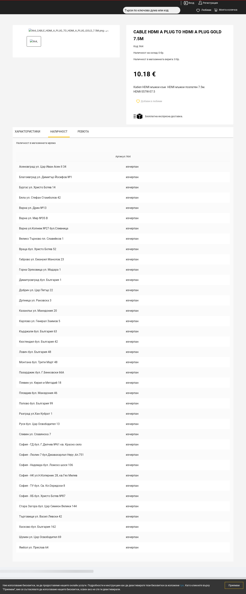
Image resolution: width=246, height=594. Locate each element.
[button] (34, 41)
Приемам (234, 585)
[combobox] (151, 10)
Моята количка (228, 9)
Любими (206, 9)
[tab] (27, 132)
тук (182, 585)
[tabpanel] (123, 349)
